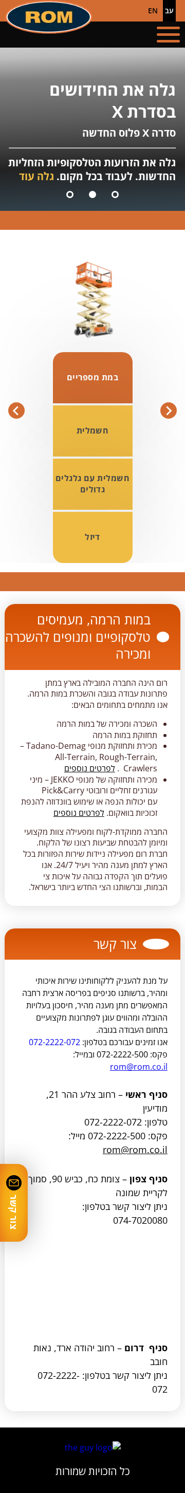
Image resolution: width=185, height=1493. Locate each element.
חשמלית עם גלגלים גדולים (92, 483)
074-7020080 (140, 1220)
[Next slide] (16, 410)
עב (169, 10)
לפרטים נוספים (89, 768)
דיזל (92, 537)
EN (153, 10)
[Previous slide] (168, 410)
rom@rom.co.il (139, 1066)
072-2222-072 (54, 1042)
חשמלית (93, 430)
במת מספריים (92, 377)
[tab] (115, 194)
